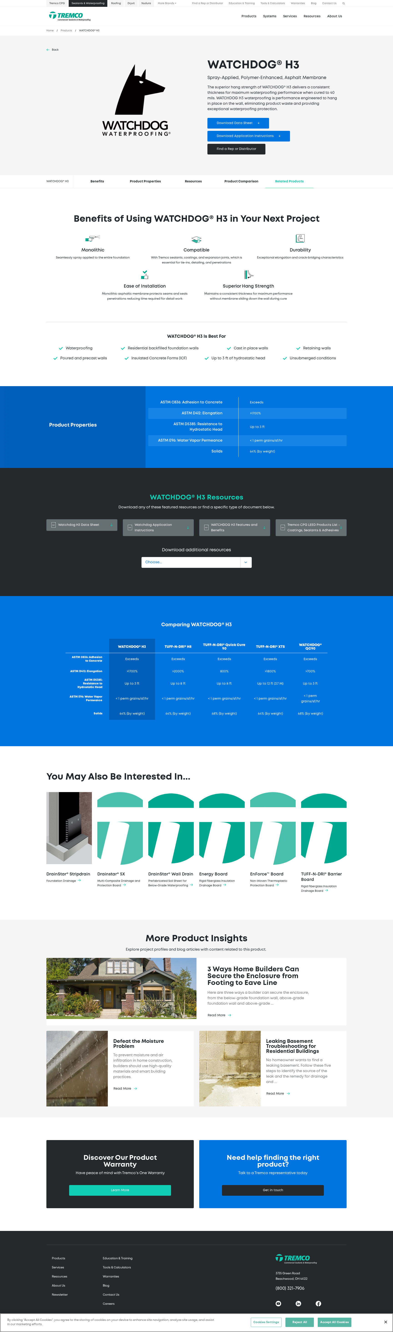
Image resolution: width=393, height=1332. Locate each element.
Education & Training (242, 3)
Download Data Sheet (235, 123)
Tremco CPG (57, 3)
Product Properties (145, 181)
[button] (344, 3)
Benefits (97, 181)
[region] (196, 1322)
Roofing (116, 3)
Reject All (299, 1322)
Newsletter (60, 1295)
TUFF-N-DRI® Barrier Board (321, 882)
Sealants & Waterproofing (88, 3)
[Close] (386, 1322)
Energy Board (217, 879)
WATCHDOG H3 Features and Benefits (234, 528)
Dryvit (131, 3)
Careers (109, 1304)
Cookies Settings (266, 1322)
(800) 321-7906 (290, 1288)
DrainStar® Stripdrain (68, 877)
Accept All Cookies (334, 1322)
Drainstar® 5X (118, 879)
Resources (312, 16)
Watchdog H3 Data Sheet (78, 525)
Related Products (289, 181)
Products (249, 16)
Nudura (146, 3)
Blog (313, 3)
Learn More (120, 1190)
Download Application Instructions (245, 136)
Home (50, 31)
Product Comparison (241, 181)
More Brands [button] (166, 3)
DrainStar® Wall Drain (170, 879)
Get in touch (273, 1190)
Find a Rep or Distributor (207, 3)
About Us (334, 16)
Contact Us (329, 3)
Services (58, 1267)
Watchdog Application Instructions (153, 528)
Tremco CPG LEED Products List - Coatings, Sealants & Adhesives (313, 528)
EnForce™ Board (268, 879)
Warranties (298, 3)
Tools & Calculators (273, 3)
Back (55, 50)
